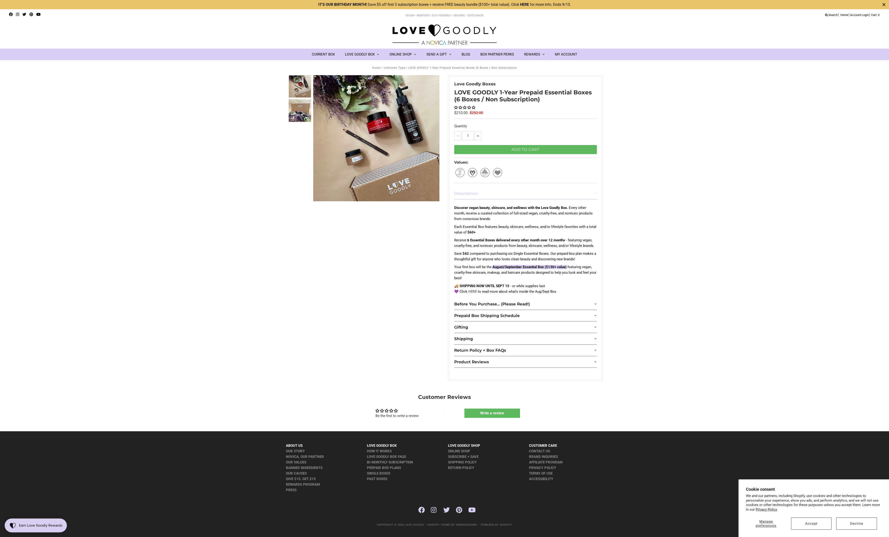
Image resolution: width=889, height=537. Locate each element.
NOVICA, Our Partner (305, 457)
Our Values (296, 462)
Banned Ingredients (304, 468)
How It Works (379, 451)
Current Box (323, 54)
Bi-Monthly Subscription (390, 462)
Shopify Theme (438, 524)
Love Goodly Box (360, 54)
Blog (466, 54)
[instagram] (17, 14)
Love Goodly (414, 524)
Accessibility (541, 479)
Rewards (532, 54)
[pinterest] (31, 14)
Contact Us (539, 451)
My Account (566, 54)
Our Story (295, 451)
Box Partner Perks (497, 54)
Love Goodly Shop (464, 446)
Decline (856, 523)
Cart (875, 15)
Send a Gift (436, 54)
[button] (464, 108)
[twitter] (24, 14)
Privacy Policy (766, 509)
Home (376, 67)
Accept (811, 523)
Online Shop (400, 54)
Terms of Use (541, 473)
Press (291, 490)
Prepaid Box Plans (384, 468)
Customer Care (543, 446)
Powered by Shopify (496, 524)
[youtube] (38, 14)
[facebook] (11, 14)
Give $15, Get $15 (301, 479)
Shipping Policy (462, 462)
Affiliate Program (546, 462)
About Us (294, 446)
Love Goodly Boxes (475, 84)
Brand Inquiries (543, 457)
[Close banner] (884, 4)
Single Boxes (378, 473)
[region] (444, 4)
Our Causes (296, 473)
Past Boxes (377, 479)
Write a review (492, 413)
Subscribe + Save (463, 457)
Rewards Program (303, 484)
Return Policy (461, 468)
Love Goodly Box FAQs (386, 457)
